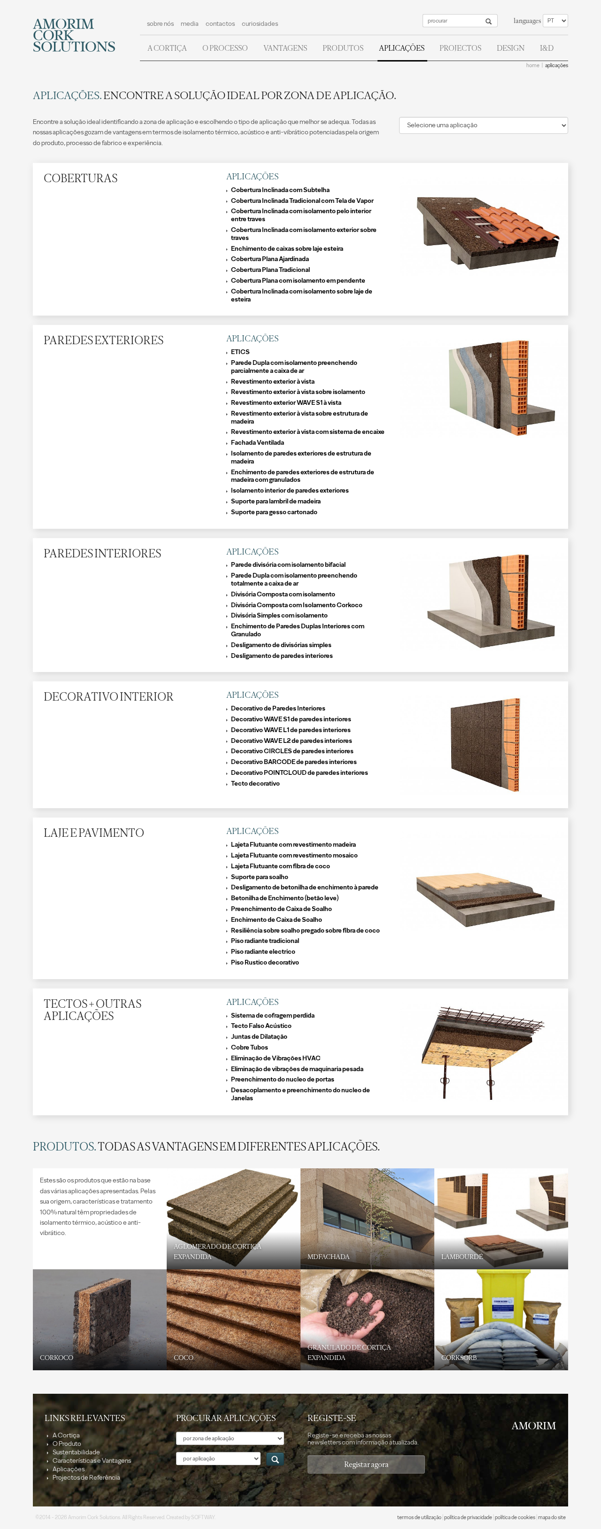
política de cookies (515, 1517)
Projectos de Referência (86, 1478)
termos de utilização (419, 1517)
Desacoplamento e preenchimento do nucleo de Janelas (300, 1094)
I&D (547, 48)
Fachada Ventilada (257, 443)
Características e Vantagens (91, 1461)
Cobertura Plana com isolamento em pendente (298, 281)
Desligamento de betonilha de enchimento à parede (304, 887)
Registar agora (366, 1464)
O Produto (66, 1444)
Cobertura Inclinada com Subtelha (280, 190)
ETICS (240, 352)
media (190, 24)
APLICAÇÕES (401, 48)
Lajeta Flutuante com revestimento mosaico (294, 855)
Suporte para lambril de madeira (276, 501)
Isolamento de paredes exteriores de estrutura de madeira (301, 457)
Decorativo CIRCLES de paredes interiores (292, 751)
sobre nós (160, 24)
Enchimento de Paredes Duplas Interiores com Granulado (297, 630)
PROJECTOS (460, 48)
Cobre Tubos (249, 1047)
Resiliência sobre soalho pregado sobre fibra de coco (305, 930)
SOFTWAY (203, 1517)
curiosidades (260, 24)
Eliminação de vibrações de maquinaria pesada (297, 1069)
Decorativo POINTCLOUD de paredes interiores (299, 773)
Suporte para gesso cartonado (274, 512)
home (532, 65)
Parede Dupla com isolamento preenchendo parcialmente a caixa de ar (294, 367)
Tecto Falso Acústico (261, 1026)
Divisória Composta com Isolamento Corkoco (296, 605)
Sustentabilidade (76, 1452)
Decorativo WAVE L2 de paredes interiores (291, 741)
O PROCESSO (225, 48)
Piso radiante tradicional (265, 941)
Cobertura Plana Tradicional (270, 270)
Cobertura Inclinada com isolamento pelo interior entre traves (301, 215)
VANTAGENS (285, 48)
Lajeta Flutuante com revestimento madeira (293, 845)
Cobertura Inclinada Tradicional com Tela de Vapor (302, 201)
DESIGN (510, 48)
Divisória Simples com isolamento (279, 615)
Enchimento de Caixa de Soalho (276, 920)
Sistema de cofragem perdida (273, 1015)
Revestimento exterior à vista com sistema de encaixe (308, 432)
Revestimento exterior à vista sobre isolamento (298, 392)
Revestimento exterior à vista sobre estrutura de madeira (299, 417)
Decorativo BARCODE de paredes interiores (294, 762)
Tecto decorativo (255, 784)
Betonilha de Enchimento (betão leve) (285, 898)
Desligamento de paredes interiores (282, 656)
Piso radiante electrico (263, 952)
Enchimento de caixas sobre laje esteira (287, 249)
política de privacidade (468, 1517)
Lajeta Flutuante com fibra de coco (280, 866)
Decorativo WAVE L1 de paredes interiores (291, 730)
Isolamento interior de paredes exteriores (290, 490)
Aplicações (68, 1469)
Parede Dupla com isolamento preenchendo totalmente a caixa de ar (294, 579)
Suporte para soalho (259, 877)
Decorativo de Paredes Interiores (278, 708)
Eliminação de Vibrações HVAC (276, 1058)
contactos (220, 24)
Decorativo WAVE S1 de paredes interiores (291, 719)
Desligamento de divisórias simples (281, 645)
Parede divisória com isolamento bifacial (288, 565)
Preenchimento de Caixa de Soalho (281, 909)
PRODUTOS (343, 48)
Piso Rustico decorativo (265, 962)
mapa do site (552, 1517)
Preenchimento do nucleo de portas (282, 1079)
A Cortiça (66, 1435)
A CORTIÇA (167, 48)
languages (527, 21)
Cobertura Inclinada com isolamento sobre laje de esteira (301, 295)
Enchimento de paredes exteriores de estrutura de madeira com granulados (302, 476)
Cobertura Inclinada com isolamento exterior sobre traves (304, 234)
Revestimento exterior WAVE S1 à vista (286, 403)
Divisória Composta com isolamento (283, 594)
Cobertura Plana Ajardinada (270, 259)
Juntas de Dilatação (259, 1037)
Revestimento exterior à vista (273, 382)
